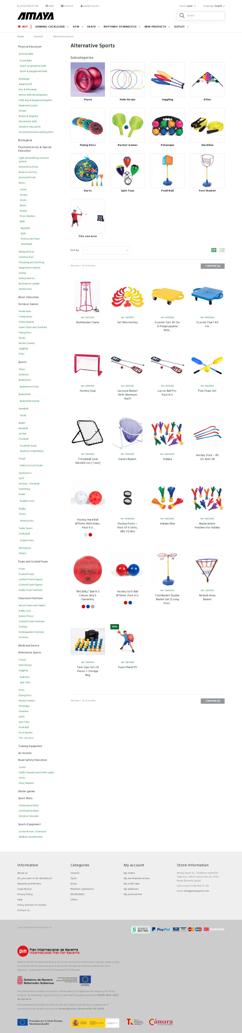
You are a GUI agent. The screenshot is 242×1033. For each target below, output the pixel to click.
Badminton (25, 380)
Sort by (75, 250)
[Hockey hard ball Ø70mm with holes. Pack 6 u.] (88, 498)
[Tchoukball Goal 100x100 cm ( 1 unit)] (88, 433)
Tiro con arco (87, 236)
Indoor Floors (26, 616)
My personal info (133, 894)
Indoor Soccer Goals (31, 465)
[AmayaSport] (35, 16)
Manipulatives (26, 252)
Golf (21, 478)
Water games (26, 791)
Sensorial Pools (27, 178)
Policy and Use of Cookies (31, 905)
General (38, 37)
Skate (91, 27)
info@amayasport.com (196, 891)
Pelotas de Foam (30, 239)
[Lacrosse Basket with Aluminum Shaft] (127, 365)
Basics (22, 183)
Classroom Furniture (30, 598)
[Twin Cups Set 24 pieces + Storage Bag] (88, 641)
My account (134, 865)
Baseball (23, 428)
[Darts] (88, 171)
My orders (129, 873)
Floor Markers (27, 216)
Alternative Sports (29, 652)
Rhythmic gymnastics (120, 27)
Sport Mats (25, 798)
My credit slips (132, 884)
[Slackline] (207, 125)
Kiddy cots (25, 611)
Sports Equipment (29, 824)
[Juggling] (167, 79)
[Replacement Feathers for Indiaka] (207, 498)
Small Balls (26, 244)
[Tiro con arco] (88, 216)
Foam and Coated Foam (33, 561)
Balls (22, 222)
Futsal (22, 459)
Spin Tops (127, 190)
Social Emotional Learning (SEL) (36, 132)
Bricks (23, 206)
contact (68, 6)
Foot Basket (207, 190)
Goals (22, 338)
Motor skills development (33, 95)
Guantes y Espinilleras (31, 451)
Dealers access (91, 6)
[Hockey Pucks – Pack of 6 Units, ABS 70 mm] (127, 498)
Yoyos (88, 99)
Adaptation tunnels (29, 268)
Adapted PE (25, 84)
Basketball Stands (29, 401)
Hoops (22, 111)
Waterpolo (25, 548)
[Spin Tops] (128, 171)
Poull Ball (167, 190)
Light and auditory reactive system (34, 160)
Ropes (23, 211)
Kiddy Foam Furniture (30, 590)
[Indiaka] (167, 433)
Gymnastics (25, 473)
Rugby (22, 509)
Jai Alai (22, 434)
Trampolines (25, 317)
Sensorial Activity (28, 167)
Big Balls (25, 228)
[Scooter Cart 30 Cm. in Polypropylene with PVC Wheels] (167, 296)
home (20, 37)
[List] (222, 251)
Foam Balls (26, 61)
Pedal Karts (25, 311)
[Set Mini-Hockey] (127, 296)
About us (22, 873)
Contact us (23, 910)
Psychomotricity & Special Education (34, 149)
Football (24, 439)
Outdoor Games (28, 304)
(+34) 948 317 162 (28, 6)
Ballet (22, 423)
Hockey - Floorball (29, 484)
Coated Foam (26, 574)
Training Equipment (30, 746)
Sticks (23, 200)
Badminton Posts (29, 387)
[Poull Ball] (167, 171)
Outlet (179, 27)
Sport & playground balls (33, 71)
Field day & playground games (35, 100)
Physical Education (30, 47)
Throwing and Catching (31, 262)
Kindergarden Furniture (31, 632)
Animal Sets (25, 289)
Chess (22, 369)
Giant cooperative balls (33, 66)
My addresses (131, 889)
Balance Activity (28, 172)
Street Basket (26, 322)
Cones (23, 190)
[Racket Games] (128, 125)
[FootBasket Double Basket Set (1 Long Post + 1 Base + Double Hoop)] (167, 569)
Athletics (24, 375)
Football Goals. (28, 446)
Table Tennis (25, 528)
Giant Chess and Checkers (33, 327)
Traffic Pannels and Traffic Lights (36, 773)
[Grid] (213, 251)
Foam (22, 569)
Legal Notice (24, 889)
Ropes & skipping (28, 116)
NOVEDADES (78, 894)
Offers (74, 900)
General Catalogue (50, 27)
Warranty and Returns (29, 884)
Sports (22, 362)
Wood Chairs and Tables (32, 606)
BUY (25, 27)
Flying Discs (88, 145)
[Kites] (207, 79)
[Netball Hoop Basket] (207, 569)
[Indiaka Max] (167, 498)
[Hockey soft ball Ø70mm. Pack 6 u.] (127, 569)
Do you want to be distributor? (34, 878)
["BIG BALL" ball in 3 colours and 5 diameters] (88, 569)
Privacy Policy (25, 894)
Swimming (24, 489)
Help (51, 6)
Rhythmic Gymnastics (82, 889)
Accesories (25, 753)
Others (22, 553)
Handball (24, 409)
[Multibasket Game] (88, 296)
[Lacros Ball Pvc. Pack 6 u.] (167, 365)
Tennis (22, 514)
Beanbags (24, 79)
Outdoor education (30, 127)
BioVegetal (25, 140)
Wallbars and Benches (31, 837)
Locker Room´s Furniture (32, 832)
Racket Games (127, 145)
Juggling (167, 99)
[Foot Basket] (207, 171)
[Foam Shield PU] (127, 641)
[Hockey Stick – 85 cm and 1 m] (207, 433)
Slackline (207, 145)
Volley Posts (27, 540)
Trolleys (23, 627)
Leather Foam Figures (31, 579)
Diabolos (25, 677)
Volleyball (24, 534)
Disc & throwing (27, 90)
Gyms (74, 878)
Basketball (24, 394)
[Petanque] (167, 125)
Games (22, 273)
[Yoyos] (88, 79)
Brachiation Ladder (29, 284)
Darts (88, 190)
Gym (76, 27)
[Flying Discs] (88, 125)
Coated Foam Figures (31, 585)
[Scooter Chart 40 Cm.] (207, 296)
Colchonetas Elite (28, 806)
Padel (22, 494)
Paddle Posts (27, 501)
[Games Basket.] (127, 433)
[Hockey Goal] (88, 365)
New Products (155, 27)
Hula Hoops (127, 99)
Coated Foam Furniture (32, 622)
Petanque (167, 145)
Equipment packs (28, 106)
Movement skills (28, 122)
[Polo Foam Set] (207, 365)
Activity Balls (26, 54)
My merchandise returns (137, 878)
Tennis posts (26, 521)
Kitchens (23, 637)
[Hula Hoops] (128, 79)
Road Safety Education (32, 760)
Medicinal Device (28, 645)
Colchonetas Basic (29, 811)
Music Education (28, 297)
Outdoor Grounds (28, 816)
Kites (207, 99)
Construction (26, 257)
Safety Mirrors (26, 278)
